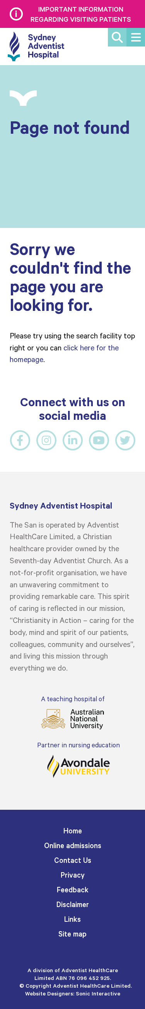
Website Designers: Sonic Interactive (72, 993)
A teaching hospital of (72, 699)
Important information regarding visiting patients (81, 14)
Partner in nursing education (78, 745)
